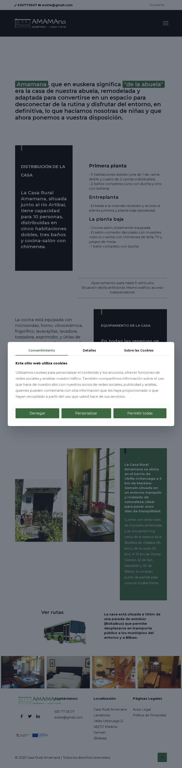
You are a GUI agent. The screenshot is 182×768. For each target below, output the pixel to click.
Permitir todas (139, 413)
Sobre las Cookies (139, 350)
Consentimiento (41, 350)
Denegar (37, 413)
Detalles (89, 350)
